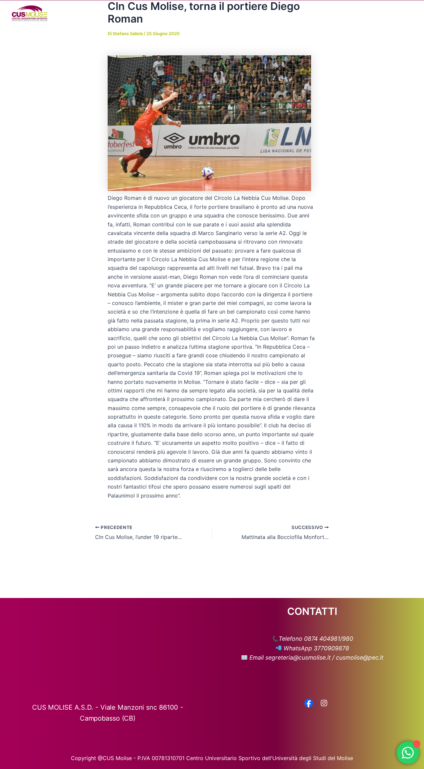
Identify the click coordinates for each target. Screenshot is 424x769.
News (251, 13)
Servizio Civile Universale (363, 13)
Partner (310, 13)
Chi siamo (179, 13)
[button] (195, 13)
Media (276, 13)
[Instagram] (324, 704)
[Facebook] (308, 704)
